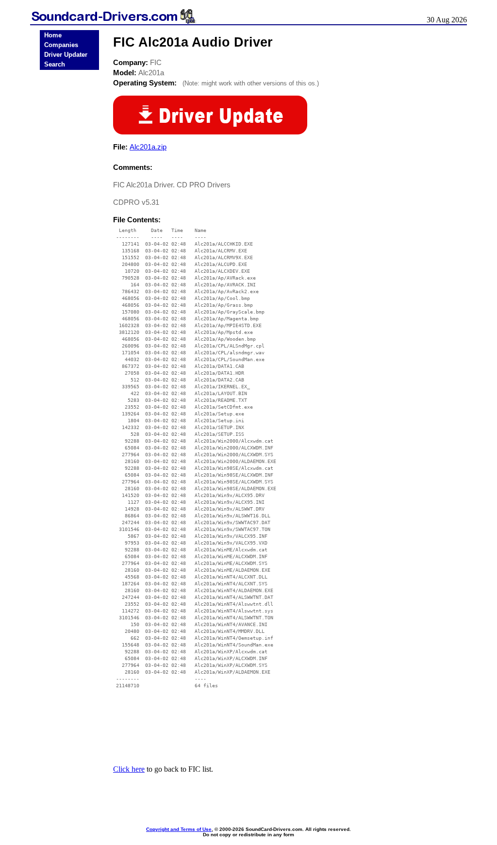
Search (54, 64)
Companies (61, 45)
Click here (129, 769)
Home (53, 35)
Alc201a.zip (148, 147)
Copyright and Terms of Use (179, 829)
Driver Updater (65, 54)
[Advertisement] (69, 224)
